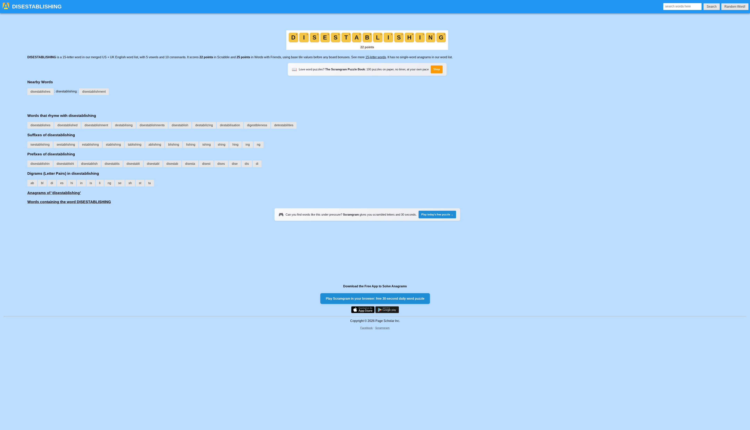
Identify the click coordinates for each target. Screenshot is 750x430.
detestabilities (283, 125)
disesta (190, 163)
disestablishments (152, 125)
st (140, 183)
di (257, 163)
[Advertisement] (367, 103)
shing (221, 144)
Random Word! (734, 6)
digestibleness (257, 125)
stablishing (113, 144)
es (61, 183)
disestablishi (65, 163)
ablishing (154, 144)
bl (42, 183)
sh (130, 183)
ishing (206, 144)
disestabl (153, 163)
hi (72, 183)
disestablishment (94, 91)
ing (248, 144)
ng (258, 144)
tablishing (134, 144)
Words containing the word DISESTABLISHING (69, 202)
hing (235, 144)
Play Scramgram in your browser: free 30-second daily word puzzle (375, 298)
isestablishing (40, 144)
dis (247, 163)
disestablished (67, 125)
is (91, 183)
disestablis (112, 163)
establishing (90, 144)
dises (221, 163)
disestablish (180, 125)
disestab (172, 163)
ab (32, 183)
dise (235, 163)
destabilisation (230, 125)
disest (206, 163)
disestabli (133, 163)
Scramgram (382, 327)
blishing (173, 144)
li (100, 183)
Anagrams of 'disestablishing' (54, 193)
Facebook (366, 327)
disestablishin (40, 163)
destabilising (124, 125)
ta (149, 183)
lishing (190, 144)
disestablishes (40, 91)
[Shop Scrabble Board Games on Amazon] (367, 48)
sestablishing (66, 144)
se (119, 183)
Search (712, 6)
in (81, 183)
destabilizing (204, 125)
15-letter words (375, 57)
